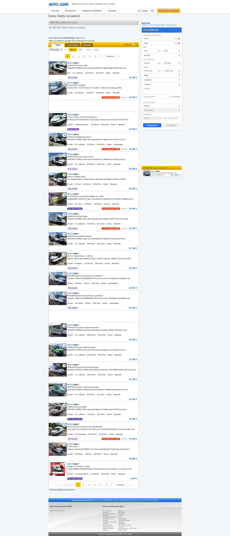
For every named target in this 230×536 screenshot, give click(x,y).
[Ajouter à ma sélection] (64, 64)
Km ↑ (97, 50)
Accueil (55, 11)
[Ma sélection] (152, 11)
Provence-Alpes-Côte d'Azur (127, 528)
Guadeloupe (122, 518)
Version (146, 88)
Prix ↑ (81, 50)
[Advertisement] (162, 147)
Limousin (121, 522)
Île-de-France (107, 510)
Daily (51, 510)
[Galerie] (137, 44)
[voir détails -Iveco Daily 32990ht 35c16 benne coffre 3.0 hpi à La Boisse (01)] (58, 159)
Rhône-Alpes (122, 530)
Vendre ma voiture (170, 11)
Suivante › (110, 56)
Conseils (112, 11)
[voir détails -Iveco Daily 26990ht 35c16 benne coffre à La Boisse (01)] (58, 68)
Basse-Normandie (108, 514)
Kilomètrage (149, 59)
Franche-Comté (108, 518)
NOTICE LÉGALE (137, 500)
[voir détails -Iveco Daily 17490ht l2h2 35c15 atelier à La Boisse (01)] (58, 409)
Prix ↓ (89, 50)
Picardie (121, 526)
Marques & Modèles (92, 11)
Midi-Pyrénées (107, 525)
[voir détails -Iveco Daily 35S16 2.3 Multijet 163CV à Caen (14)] (58, 179)
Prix (145, 47)
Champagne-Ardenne (110, 517)
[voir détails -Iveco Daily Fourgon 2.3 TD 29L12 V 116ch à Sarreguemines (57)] (58, 469)
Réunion (105, 530)
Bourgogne (122, 514)
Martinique (121, 523)
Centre (120, 515)
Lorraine (105, 523)
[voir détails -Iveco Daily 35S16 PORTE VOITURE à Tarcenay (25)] (58, 88)
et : (162, 51)
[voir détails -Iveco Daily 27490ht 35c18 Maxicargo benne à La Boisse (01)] (58, 139)
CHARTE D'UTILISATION (122, 500)
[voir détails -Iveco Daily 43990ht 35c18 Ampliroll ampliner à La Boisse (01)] (58, 239)
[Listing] (133, 44)
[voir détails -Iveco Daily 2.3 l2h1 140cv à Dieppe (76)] (58, 449)
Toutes (57, 45)
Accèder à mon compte (124, 534)
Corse (120, 517)
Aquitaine (106, 512)
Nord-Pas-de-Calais (124, 525)
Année (145, 67)
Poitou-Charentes (108, 528)
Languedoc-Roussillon (110, 522)
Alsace (120, 510)
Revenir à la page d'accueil (107, 534)
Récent (73, 50)
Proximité (147, 114)
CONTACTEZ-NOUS (151, 500)
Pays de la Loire (108, 526)
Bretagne (106, 515)
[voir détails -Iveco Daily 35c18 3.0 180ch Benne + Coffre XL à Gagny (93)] (58, 258)
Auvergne (121, 512)
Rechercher (70, 11)
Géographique (172, 25)
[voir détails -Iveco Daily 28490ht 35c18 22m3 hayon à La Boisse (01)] (58, 219)
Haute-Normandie (124, 520)
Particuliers (87, 45)
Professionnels (72, 45)
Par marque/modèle (157, 25)
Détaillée (145, 25)
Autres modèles (59, 510)
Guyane (105, 520)
